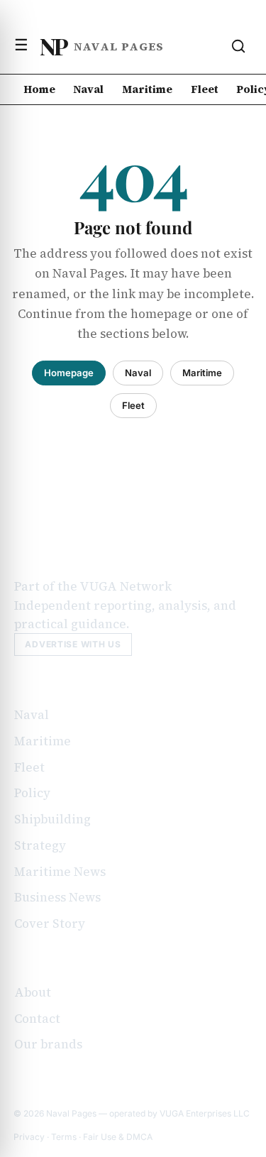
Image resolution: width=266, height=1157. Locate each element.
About (32, 992)
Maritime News (60, 871)
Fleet (204, 89)
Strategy (40, 845)
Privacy (29, 1136)
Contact (37, 1018)
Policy (32, 792)
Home (39, 89)
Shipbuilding (52, 819)
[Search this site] (238, 46)
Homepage (69, 372)
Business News (57, 897)
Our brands (48, 1044)
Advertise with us (73, 644)
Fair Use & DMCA (118, 1136)
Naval (88, 89)
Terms (64, 1136)
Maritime (147, 89)
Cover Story (49, 923)
